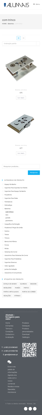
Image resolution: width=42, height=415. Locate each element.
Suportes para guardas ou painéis (16, 188)
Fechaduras (8, 202)
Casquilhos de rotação (12, 224)
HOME (4, 24)
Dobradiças (8, 205)
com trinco (24, 90)
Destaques (26, 326)
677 (21, 148)
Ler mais (21, 98)
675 (21, 93)
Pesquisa (34, 173)
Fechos (7, 231)
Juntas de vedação (11, 269)
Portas (26, 288)
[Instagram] (30, 408)
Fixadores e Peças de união (14, 228)
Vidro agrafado (10, 266)
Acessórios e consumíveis (13, 273)
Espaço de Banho (10, 184)
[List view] (23, 38)
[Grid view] (18, 38)
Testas (7, 234)
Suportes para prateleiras (13, 259)
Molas (7, 248)
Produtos (25, 323)
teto (6, 215)
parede (7, 218)
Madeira (33, 284)
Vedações (7, 296)
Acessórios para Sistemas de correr (16, 255)
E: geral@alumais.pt (10, 354)
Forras (7, 245)
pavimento (9, 221)
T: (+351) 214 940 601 (10, 347)
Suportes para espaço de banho (15, 191)
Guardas (23, 284)
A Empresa (9, 326)
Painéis (17, 288)
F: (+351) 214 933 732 (10, 351)
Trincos (7, 238)
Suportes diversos (11, 262)
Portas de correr (28, 292)
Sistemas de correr (11, 252)
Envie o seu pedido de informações (12, 369)
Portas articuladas (11, 292)
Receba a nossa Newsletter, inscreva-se (13, 389)
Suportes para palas (11, 198)
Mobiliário (8, 288)
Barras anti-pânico (11, 241)
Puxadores (8, 195)
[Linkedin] (35, 408)
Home (7, 323)
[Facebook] (25, 408)
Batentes (11, 24)
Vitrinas (17, 296)
